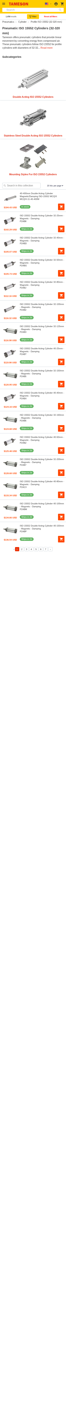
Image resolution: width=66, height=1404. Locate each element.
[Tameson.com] (19, 4)
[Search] (61, 10)
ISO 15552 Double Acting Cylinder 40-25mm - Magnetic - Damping (42, 350)
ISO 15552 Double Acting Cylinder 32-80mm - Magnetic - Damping (42, 283)
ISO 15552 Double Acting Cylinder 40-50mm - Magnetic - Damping (42, 438)
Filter (34, 16)
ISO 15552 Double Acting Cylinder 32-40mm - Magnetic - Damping (42, 239)
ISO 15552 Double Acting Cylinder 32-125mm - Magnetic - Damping (42, 327)
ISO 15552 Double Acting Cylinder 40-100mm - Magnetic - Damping (42, 505)
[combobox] (33, 10)
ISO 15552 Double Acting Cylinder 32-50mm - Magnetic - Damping (42, 261)
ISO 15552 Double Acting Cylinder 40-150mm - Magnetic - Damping (42, 527)
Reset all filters (50, 16)
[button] (4, 3)
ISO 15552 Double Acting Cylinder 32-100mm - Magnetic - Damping (42, 305)
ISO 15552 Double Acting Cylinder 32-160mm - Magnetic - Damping (42, 416)
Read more (47, 47)
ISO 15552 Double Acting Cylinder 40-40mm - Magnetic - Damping (42, 394)
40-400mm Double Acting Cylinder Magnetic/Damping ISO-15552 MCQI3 (38, 195)
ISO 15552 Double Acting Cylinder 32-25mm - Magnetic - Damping (42, 217)
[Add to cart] (61, 207)
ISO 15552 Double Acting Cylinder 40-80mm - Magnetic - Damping (42, 483)
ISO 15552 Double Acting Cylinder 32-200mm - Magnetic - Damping (42, 460)
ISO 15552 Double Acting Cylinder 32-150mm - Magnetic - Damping (42, 372)
